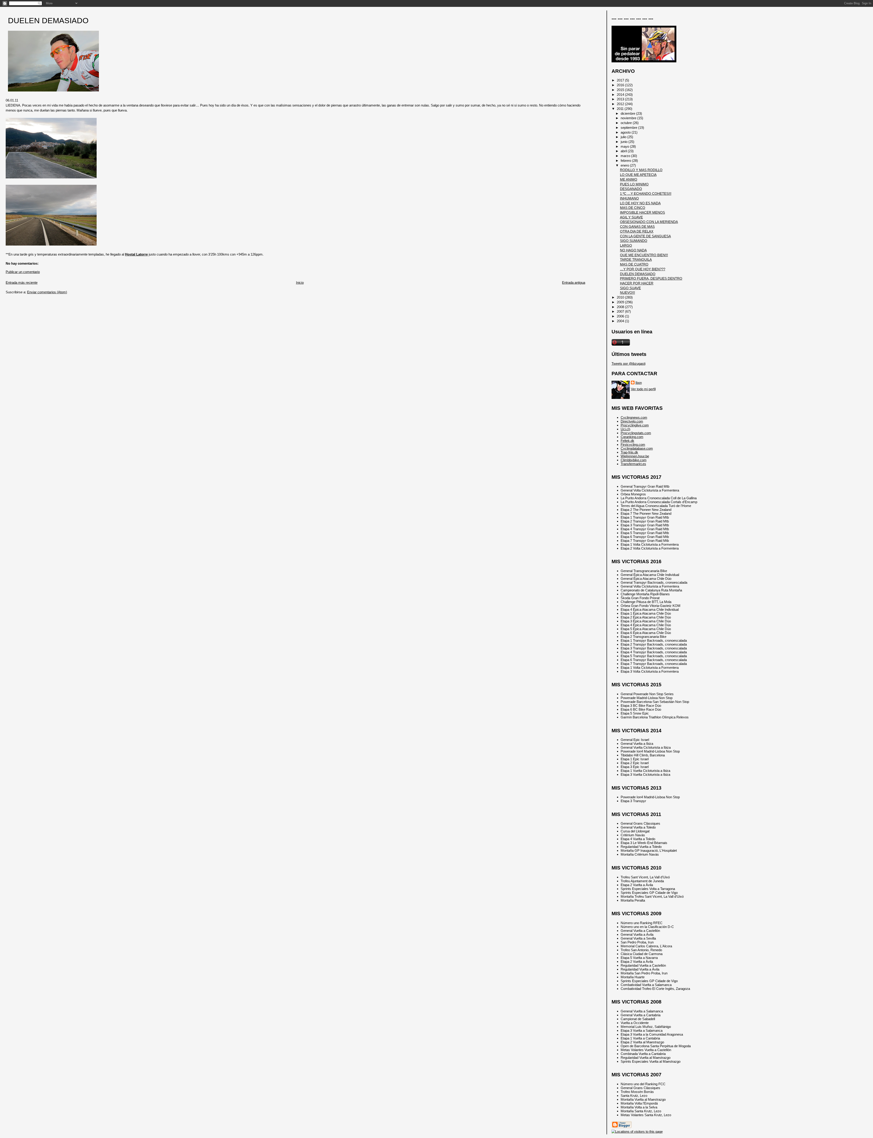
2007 (621, 311)
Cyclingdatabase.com (637, 448)
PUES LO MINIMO (634, 184)
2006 (621, 316)
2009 (621, 302)
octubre (627, 123)
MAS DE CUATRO (634, 264)
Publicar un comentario (23, 272)
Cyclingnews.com (634, 417)
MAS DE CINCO (632, 208)
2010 (621, 297)
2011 (621, 109)
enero (625, 165)
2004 (621, 321)
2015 (621, 90)
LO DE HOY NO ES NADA (640, 203)
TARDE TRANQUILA (636, 259)
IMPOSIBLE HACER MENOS (642, 212)
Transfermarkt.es (633, 464)
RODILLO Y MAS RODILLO (641, 170)
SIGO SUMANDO (633, 241)
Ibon (638, 383)
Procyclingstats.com (636, 433)
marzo (626, 156)
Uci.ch (625, 429)
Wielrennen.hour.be (635, 456)
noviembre (629, 118)
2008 (621, 307)
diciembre (628, 113)
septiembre (629, 127)
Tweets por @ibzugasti (628, 363)
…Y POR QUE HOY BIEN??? (642, 269)
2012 (621, 104)
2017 (621, 80)
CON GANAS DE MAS (637, 226)
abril (624, 151)
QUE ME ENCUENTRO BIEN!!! (644, 255)
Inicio (300, 282)
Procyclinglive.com (635, 425)
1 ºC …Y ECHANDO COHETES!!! (645, 193)
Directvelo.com (632, 421)
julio (624, 137)
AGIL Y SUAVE (631, 217)
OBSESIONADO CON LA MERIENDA (649, 222)
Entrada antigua (573, 282)
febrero (626, 160)
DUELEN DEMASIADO (48, 20)
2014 (621, 94)
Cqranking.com (632, 437)
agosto (626, 132)
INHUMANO (629, 198)
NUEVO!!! (627, 292)
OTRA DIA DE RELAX (636, 231)
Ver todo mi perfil (643, 389)
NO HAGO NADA (633, 250)
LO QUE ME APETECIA (638, 175)
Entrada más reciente (22, 282)
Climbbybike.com (634, 460)
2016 (621, 85)
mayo (625, 146)
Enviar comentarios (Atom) (47, 292)
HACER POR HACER (636, 283)
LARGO (626, 245)
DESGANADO (631, 189)
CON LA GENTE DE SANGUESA (645, 236)
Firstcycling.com (633, 444)
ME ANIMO (628, 179)
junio (624, 142)
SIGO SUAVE (630, 288)
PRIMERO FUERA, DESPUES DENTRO (651, 278)
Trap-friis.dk (629, 452)
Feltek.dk (627, 441)
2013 (621, 99)
